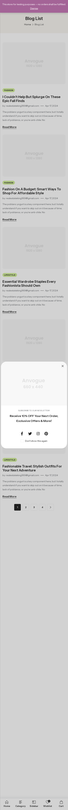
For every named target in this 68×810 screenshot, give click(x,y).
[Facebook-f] (22, 433)
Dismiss (34, 8)
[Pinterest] (46, 433)
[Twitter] (30, 433)
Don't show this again (36, 440)
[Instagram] (38, 433)
